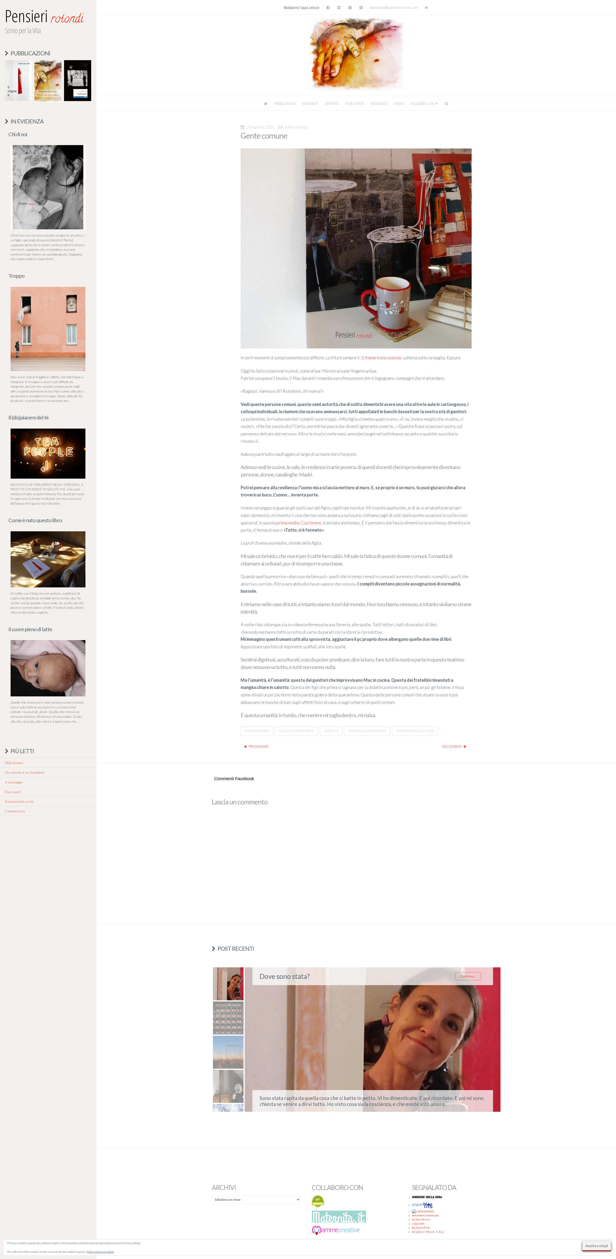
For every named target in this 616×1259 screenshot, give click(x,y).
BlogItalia (421, 1219)
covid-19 (331, 731)
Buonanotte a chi (19, 801)
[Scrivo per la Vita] (356, 89)
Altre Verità (296, 127)
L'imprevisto (15, 811)
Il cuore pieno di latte (30, 629)
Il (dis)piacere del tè (28, 417)
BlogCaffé (421, 1227)
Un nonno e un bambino (25, 772)
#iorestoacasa (256, 731)
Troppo (16, 275)
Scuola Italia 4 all (428, 1231)
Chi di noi (17, 134)
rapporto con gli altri (415, 731)
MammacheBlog (425, 1215)
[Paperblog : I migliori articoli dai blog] (423, 1204)
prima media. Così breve (298, 522)
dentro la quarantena (367, 731)
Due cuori (13, 792)
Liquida (418, 1223)
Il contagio (14, 782)
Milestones (14, 763)
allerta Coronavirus (296, 731)
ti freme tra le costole (381, 357)
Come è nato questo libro (35, 520)
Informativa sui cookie (100, 1251)
